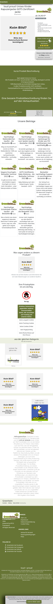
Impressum (24, 520)
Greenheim (4, 2)
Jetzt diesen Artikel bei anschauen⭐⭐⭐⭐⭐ (13, 113)
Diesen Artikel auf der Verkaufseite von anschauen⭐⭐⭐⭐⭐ (44, 43)
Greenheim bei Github (13, 549)
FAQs (22, 537)
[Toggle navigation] (51, 2)
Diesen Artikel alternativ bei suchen (44, 55)
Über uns (24, 518)
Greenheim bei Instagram (14, 547)
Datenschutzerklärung (28, 522)
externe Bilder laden (33, 602)
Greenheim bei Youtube (14, 551)
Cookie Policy (25, 524)
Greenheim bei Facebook (14, 545)
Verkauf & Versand (27, 532)
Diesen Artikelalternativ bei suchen (39, 113)
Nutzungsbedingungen (28, 534)
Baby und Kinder (16, 503)
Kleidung (10, 503)
